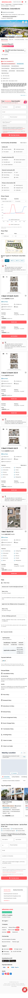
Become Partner (6, 941)
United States (8, 4)
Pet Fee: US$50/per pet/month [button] (9, 616)
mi (21, 752)
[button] (14, 638)
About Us (4, 927)
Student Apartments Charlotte (10, 898)
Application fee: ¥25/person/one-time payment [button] (13, 604)
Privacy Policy (18, 131)
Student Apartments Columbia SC (11, 893)
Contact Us (6, 954)
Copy (24, 756)
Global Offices (14, 927)
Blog (22, 929)
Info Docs (18, 983)
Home (2, 4)
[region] (14, 767)
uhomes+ (6, 932)
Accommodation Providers (9, 939)
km (24, 752)
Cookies (13, 983)
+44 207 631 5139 (17, 951)
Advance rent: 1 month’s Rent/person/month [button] (12, 586)
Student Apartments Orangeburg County (12, 896)
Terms (5, 983)
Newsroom (15, 932)
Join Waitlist (14, 336)
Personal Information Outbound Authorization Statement (14, 129)
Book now (14, 322)
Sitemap (22, 983)
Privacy (9, 983)
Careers (4, 929)
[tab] (14, 586)
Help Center (19, 949)
